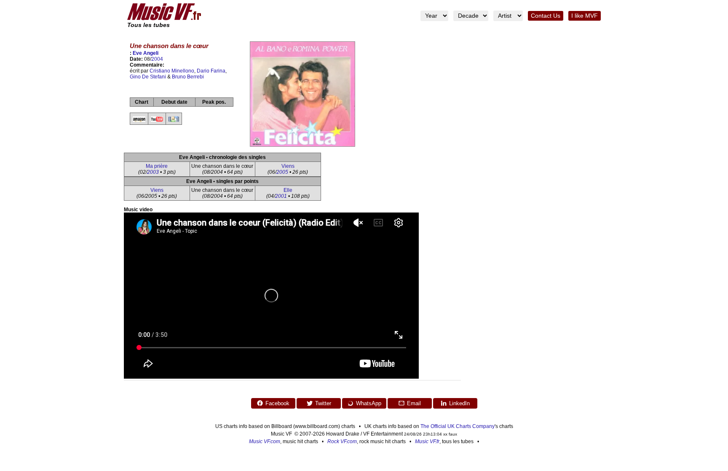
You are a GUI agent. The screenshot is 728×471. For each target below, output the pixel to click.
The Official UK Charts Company (457, 426)
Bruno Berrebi (188, 77)
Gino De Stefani (148, 77)
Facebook (277, 403)
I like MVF (584, 16)
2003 (153, 172)
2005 (282, 172)
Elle (288, 190)
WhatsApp (368, 403)
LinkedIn (459, 403)
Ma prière (157, 166)
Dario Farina (211, 71)
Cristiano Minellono (172, 71)
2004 (157, 59)
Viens (287, 166)
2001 (281, 196)
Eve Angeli (145, 53)
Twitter (323, 403)
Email (414, 403)
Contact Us (545, 16)
